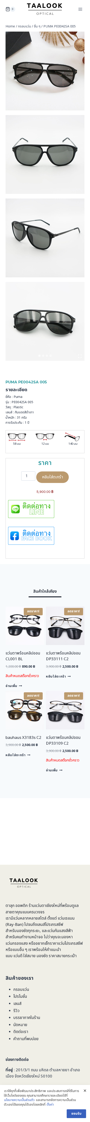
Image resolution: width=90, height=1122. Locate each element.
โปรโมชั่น (20, 997)
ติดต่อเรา (20, 1032)
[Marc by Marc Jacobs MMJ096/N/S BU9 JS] (45, 71)
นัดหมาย (20, 1025)
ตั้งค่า (50, 1104)
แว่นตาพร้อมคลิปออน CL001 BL (23, 656)
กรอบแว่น (21, 990)
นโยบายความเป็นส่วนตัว (19, 1100)
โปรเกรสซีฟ (54, 925)
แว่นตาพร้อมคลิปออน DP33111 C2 (63, 656)
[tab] (39, 356)
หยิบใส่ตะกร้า (52, 477)
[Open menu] (80, 9)
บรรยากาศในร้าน (26, 1018)
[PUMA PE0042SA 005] (45, 154)
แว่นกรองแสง (17, 944)
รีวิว (16, 1011)
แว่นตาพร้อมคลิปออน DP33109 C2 (63, 741)
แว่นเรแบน (66, 918)
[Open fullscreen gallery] (80, 356)
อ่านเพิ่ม (11, 686)
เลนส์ (17, 1004)
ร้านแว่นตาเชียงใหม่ (44, 906)
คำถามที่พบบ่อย (26, 1039)
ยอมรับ (76, 1113)
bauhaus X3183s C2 (23, 738)
